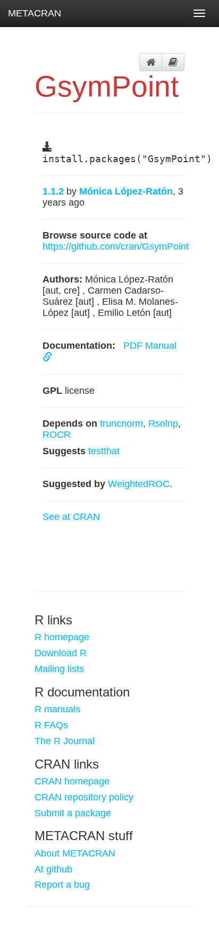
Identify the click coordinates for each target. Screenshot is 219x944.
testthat (104, 451)
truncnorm (121, 423)
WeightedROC (139, 484)
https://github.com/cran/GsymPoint (116, 246)
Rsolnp (163, 423)
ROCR (57, 434)
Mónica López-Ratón (126, 191)
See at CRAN (71, 516)
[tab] (150, 62)
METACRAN (34, 13)
